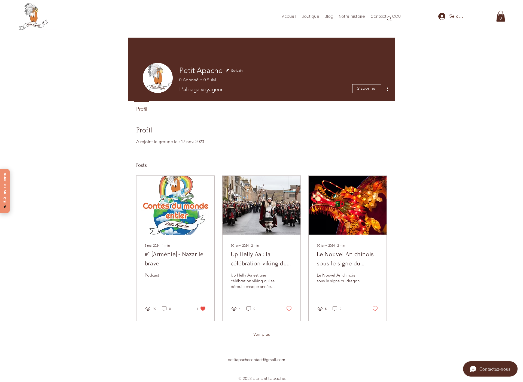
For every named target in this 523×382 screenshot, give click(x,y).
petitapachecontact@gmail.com (256, 359)
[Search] (389, 19)
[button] (500, 16)
